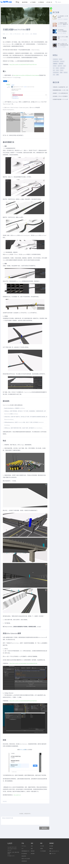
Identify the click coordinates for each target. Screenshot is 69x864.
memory (62, 61)
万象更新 (34, 2)
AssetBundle (55, 61)
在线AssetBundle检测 (26, 858)
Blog (17, 2)
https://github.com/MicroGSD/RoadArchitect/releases (26, 75)
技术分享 (61, 63)
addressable (55, 72)
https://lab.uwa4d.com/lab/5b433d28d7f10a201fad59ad (23, 701)
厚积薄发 (25, 2)
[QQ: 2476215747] (51, 13)
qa (53, 70)
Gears (61, 70)
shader (54, 65)
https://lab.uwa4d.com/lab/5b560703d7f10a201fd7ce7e (23, 64)
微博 (52, 845)
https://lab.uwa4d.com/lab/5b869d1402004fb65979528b (23, 663)
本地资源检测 (24, 861)
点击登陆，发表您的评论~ (25, 813)
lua (54, 74)
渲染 (57, 74)
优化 (61, 72)
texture (65, 72)
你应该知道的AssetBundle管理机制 (62, 30)
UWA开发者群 (43, 851)
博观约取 (42, 2)
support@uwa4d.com (55, 851)
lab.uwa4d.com (17, 795)
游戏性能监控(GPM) (25, 851)
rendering (55, 59)
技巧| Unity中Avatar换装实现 (63, 37)
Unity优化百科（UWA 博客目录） (63, 16)
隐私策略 (32, 853)
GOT (22, 848)
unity (57, 70)
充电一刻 (50, 2)
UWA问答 (42, 845)
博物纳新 (35, 34)
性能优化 (55, 63)
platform (62, 68)
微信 (52, 848)
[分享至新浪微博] (51, 10)
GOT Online (24, 845)
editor (57, 68)
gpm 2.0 (60, 65)
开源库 (41, 848)
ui (53, 68)
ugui (64, 65)
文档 (32, 845)
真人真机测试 (24, 853)
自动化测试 (24, 856)
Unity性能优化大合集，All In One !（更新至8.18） (63, 23)
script (60, 59)
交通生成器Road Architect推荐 (16, 29)
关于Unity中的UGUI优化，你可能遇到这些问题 (63, 44)
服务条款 (32, 851)
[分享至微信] (51, 8)
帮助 (32, 848)
